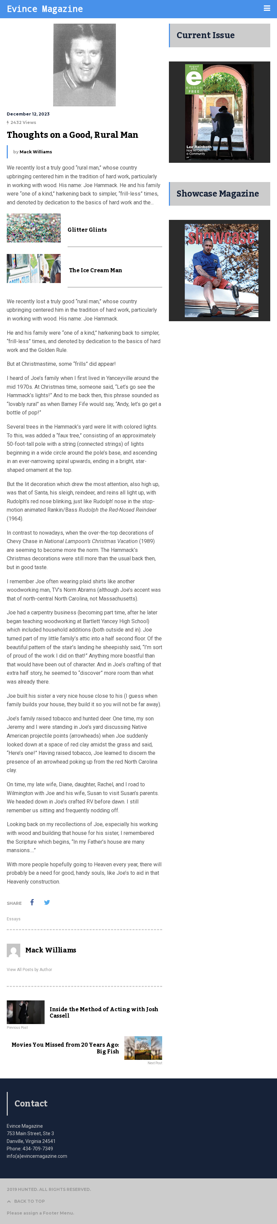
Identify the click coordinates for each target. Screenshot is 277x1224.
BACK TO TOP (29, 1201)
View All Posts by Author (29, 969)
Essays (14, 919)
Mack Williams (36, 151)
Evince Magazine (45, 8)
